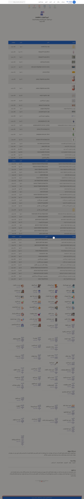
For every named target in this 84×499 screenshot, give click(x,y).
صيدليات (63, 1)
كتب (54, 1)
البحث (50, 1)
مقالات (58, 1)
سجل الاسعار (40, 1)
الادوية (46, 1)
